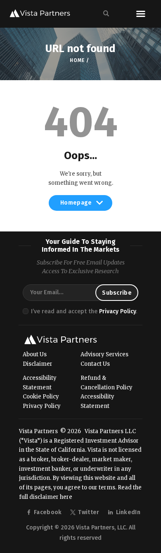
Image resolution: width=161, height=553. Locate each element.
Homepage (76, 205)
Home (77, 60)
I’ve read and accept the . (84, 311)
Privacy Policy (117, 311)
